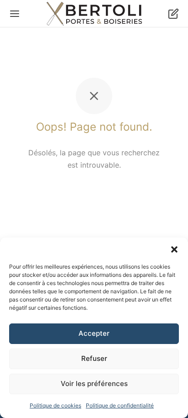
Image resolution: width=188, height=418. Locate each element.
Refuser (94, 358)
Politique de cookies (55, 405)
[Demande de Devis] (173, 13)
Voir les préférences (94, 383)
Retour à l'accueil (94, 192)
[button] (174, 249)
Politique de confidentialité (120, 405)
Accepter (94, 333)
